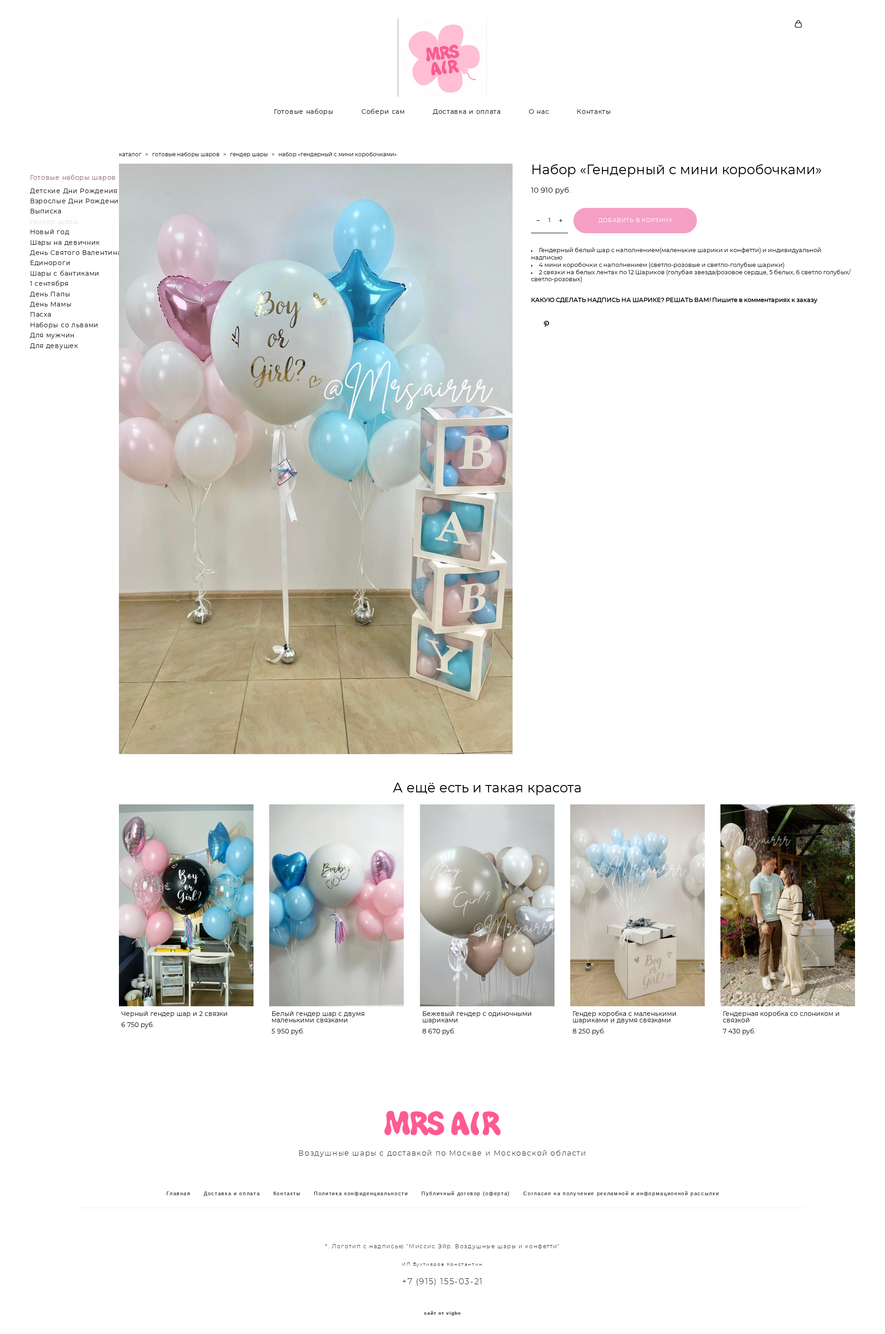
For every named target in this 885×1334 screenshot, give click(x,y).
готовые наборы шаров (185, 154)
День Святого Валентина (75, 253)
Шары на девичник (65, 243)
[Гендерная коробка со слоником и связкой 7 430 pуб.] (787, 905)
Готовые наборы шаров (73, 178)
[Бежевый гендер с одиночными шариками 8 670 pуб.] (487, 905)
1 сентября (49, 284)
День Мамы (50, 304)
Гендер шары (54, 222)
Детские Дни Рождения (74, 191)
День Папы (50, 294)
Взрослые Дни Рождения (76, 201)
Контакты (594, 112)
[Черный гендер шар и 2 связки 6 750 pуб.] (186, 905)
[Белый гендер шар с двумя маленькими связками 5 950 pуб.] (336, 905)
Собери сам (383, 112)
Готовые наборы (304, 112)
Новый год (49, 232)
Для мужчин (52, 335)
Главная (178, 1193)
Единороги (50, 263)
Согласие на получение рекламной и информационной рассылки (621, 1193)
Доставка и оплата (467, 112)
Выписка (46, 211)
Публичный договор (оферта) (465, 1193)
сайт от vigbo (442, 1313)
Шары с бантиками (65, 274)
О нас (539, 112)
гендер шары (249, 154)
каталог (130, 154)
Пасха (41, 315)
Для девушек (54, 346)
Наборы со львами (64, 325)
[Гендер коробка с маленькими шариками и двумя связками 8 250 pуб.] (637, 905)
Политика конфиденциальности (361, 1193)
